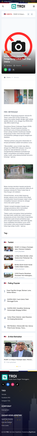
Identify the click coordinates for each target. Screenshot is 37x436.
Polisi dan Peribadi (7, 422)
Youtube (4, 394)
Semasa (7, 52)
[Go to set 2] (18, 366)
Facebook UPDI (6, 397)
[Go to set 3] (20, 366)
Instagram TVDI (6, 401)
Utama (8, 77)
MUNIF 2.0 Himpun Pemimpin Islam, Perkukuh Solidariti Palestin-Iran (19, 14)
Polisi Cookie (5, 425)
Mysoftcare (32, 432)
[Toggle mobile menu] (33, 6)
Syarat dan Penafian (7, 419)
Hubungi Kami (5, 410)
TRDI (7, 432)
